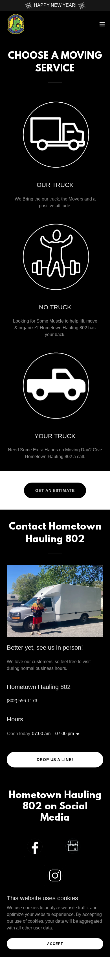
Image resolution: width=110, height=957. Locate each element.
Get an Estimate (55, 490)
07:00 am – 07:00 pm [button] (53, 733)
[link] (16, 24)
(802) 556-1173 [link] (22, 700)
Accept (55, 943)
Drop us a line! (55, 759)
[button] (102, 24)
